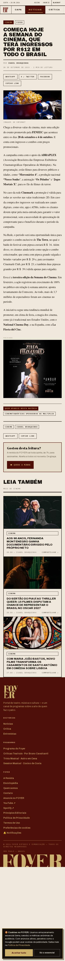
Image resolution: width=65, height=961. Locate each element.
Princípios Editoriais (14, 813)
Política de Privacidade (19, 945)
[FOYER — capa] (6, 10)
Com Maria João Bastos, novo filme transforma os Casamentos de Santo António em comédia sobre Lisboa (32, 663)
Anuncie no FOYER (13, 798)
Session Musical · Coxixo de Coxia (22, 763)
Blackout (56, 2)
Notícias (35, 10)
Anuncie (46, 2)
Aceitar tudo (19, 953)
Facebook (45, 77)
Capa (18, 10)
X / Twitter (27, 77)
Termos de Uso (11, 823)
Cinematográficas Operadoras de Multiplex (29, 414)
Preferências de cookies (16, 828)
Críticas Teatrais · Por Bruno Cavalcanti (25, 753)
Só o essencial (47, 953)
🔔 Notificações (12, 833)
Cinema (8, 22)
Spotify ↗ (8, 808)
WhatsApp (10, 77)
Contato (8, 793)
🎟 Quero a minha (20, 465)
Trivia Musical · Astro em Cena (20, 758)
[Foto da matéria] (32, 512)
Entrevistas (9, 734)
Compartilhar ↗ (50, 552)
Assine (37, 2)
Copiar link (12, 83)
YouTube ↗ (9, 803)
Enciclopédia (10, 783)
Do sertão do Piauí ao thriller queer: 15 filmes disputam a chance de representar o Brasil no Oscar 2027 (31, 603)
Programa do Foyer (14, 748)
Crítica (54, 10)
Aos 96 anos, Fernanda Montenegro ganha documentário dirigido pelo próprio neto (29, 543)
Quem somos (10, 788)
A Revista (8, 778)
